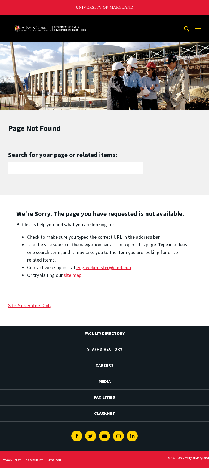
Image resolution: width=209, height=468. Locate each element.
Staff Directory (104, 349)
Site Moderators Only (29, 305)
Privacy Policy (11, 460)
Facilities (104, 397)
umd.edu (54, 460)
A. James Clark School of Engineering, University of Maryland (50, 20)
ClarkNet (104, 413)
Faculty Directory (105, 333)
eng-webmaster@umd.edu (103, 267)
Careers (104, 365)
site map (72, 275)
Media (105, 381)
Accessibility (34, 460)
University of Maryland (104, 7)
